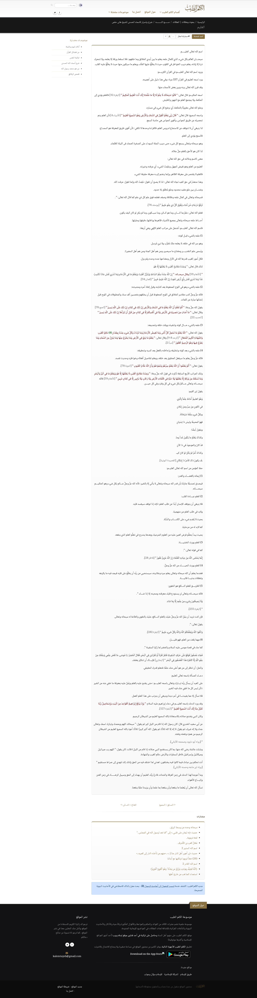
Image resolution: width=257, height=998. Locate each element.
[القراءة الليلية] (80, 5)
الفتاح (128, 805)
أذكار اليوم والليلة (72, 47)
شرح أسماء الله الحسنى (70, 63)
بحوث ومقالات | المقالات (183, 22)
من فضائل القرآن (73, 52)
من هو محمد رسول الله (70, 69)
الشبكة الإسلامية (171, 975)
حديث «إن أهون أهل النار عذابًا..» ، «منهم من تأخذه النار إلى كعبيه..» (166, 853)
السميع (167, 805)
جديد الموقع (76, 987)
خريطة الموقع (63, 987)
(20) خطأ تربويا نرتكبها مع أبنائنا (182, 859)
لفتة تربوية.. (191, 838)
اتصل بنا (136, 12)
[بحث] (51, 5)
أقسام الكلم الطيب (170, 12)
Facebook (60, 13)
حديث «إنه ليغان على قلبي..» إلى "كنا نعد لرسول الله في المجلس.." (167, 833)
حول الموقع (150, 12)
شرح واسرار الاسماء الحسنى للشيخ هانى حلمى (132, 22)
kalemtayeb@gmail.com (67, 956)
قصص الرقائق (74, 74)
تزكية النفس (74, 58)
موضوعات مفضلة (119, 12)
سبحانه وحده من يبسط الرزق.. (183, 827)
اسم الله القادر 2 (190, 864)
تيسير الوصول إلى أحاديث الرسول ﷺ (157, 886)
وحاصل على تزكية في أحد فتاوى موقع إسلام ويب (135, 936)
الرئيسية (201, 22)
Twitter (55, 13)
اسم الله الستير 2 (189, 848)
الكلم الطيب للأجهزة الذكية (174, 947)
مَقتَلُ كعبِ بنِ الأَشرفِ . (187, 843)
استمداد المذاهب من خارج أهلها (183, 874)
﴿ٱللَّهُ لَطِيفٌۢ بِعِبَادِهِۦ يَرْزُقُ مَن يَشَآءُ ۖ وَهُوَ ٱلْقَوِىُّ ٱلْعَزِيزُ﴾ (173, 869)
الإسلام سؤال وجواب (153, 975)
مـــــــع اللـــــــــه (162, 22)
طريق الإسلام (186, 975)
